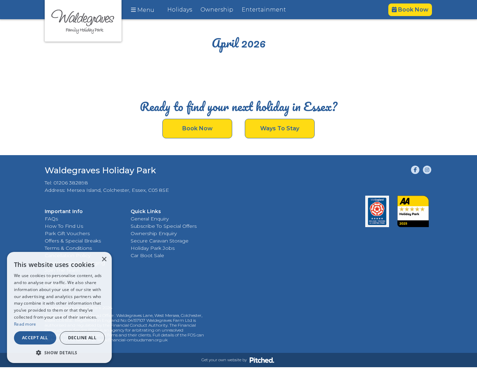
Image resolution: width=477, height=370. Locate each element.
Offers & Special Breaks (73, 241)
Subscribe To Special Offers (164, 226)
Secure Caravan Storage (160, 241)
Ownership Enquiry (154, 233)
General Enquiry (150, 219)
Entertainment (264, 9)
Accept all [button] (35, 338)
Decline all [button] (82, 338)
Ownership (216, 9)
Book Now (412, 9)
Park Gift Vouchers (67, 233)
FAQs (51, 219)
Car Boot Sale (147, 255)
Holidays (179, 9)
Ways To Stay (279, 128)
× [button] (104, 259)
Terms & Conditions (68, 248)
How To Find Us (64, 226)
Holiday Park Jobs (153, 248)
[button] (59, 352)
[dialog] (59, 307)
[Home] (83, 21)
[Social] (415, 170)
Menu (145, 10)
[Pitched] (262, 359)
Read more (25, 324)
